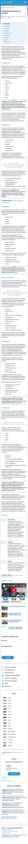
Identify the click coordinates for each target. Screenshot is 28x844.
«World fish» (6, 37)
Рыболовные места (10, 670)
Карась (10, 714)
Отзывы (6, 39)
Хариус (10, 745)
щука (9, 703)
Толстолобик (11, 734)
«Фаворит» (6, 30)
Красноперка (11, 737)
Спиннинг (9, 765)
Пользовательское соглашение (10, 831)
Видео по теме (7, 41)
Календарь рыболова (10, 667)
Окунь (9, 697)
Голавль (10, 742)
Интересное (8, 686)
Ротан (9, 711)
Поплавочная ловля (12, 768)
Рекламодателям (6, 832)
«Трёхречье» (7, 26)
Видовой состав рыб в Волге (9, 816)
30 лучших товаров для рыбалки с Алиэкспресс (16, 627)
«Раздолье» (6, 28)
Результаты (5, 778)
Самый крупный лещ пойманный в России (15, 614)
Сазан (9, 720)
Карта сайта (5, 829)
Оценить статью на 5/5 (25, 603)
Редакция (10, 829)
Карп (9, 717)
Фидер (8, 766)
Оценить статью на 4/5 (24, 603)
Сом (9, 709)
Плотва (10, 728)
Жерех (10, 706)
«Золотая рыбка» (8, 33)
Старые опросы (6, 777)
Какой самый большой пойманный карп (15, 620)
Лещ (9, 725)
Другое (8, 769)
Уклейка (10, 740)
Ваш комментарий (7, 646)
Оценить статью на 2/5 (21, 603)
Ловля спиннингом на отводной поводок (12, 789)
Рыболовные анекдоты (11, 681)
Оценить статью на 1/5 (20, 603)
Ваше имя (4, 640)
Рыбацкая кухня (9, 672)
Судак (9, 700)
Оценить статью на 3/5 (23, 603)
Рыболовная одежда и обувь (17, 606)
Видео (6, 683)
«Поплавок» (6, 35)
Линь (9, 723)
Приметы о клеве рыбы (11, 678)
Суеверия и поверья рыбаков (12, 675)
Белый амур (11, 731)
